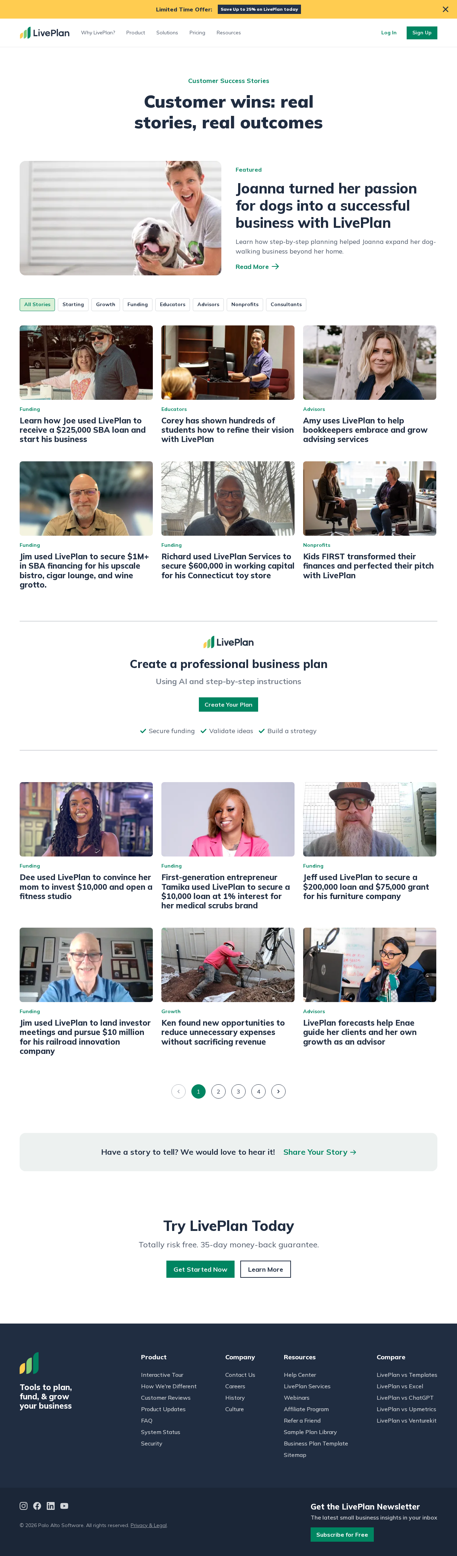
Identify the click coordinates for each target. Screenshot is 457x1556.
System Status (160, 1431)
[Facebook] (37, 1507)
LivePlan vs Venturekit (407, 1420)
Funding (137, 304)
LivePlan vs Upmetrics (406, 1409)
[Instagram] (23, 1507)
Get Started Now (200, 1269)
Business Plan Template (316, 1443)
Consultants (286, 304)
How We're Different (169, 1386)
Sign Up (422, 32)
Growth (105, 304)
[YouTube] (64, 1507)
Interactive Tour (162, 1374)
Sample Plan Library (310, 1431)
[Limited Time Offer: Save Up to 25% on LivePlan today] (228, 9)
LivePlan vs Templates (407, 1374)
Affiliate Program (306, 1409)
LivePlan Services (307, 1386)
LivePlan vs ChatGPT (405, 1397)
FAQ (146, 1420)
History (235, 1397)
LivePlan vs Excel (400, 1386)
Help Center (300, 1374)
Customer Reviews (166, 1397)
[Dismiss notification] (445, 9)
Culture (234, 1409)
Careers (235, 1386)
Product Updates (163, 1409)
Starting (73, 304)
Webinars (297, 1397)
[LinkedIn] (51, 1507)
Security (151, 1443)
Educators (172, 304)
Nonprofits (244, 304)
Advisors (208, 304)
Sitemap (295, 1454)
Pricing (197, 32)
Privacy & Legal (149, 1525)
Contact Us (240, 1374)
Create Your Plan (228, 704)
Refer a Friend (302, 1420)
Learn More (265, 1269)
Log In (389, 32)
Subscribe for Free (342, 1534)
